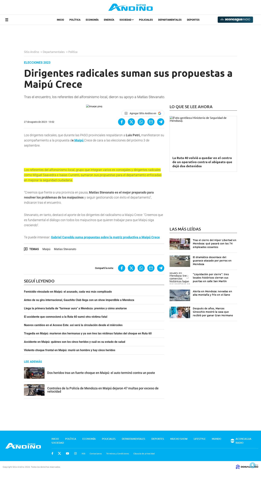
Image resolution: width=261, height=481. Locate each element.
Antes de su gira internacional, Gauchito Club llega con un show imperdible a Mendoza (79, 300)
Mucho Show (178, 438)
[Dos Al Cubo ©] (247, 468)
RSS (83, 453)
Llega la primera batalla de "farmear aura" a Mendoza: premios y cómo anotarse (75, 308)
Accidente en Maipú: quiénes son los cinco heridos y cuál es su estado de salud (74, 341)
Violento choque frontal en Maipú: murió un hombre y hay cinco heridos (69, 350)
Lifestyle (200, 438)
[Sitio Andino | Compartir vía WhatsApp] (141, 121)
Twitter (59, 453)
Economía (92, 19)
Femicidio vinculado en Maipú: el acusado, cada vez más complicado (68, 291)
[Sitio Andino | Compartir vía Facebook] (121, 121)
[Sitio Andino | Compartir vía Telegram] (160, 121)
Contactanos (96, 453)
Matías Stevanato (65, 249)
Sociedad (125, 19)
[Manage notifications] (252, 465)
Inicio (60, 19)
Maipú (79, 140)
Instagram (75, 453)
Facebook (52, 453)
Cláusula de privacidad (144, 453)
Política (74, 19)
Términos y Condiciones (117, 453)
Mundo (216, 438)
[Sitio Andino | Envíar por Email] (150, 121)
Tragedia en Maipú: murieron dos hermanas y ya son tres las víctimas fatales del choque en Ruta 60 (88, 333)
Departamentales (170, 19)
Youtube (67, 453)
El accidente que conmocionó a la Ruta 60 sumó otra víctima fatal (65, 316)
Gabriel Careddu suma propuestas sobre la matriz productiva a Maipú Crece (105, 237)
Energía (109, 19)
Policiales (146, 19)
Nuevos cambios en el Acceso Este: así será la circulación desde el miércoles (73, 325)
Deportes (193, 19)
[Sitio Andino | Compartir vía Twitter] (131, 121)
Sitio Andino (32, 51)
